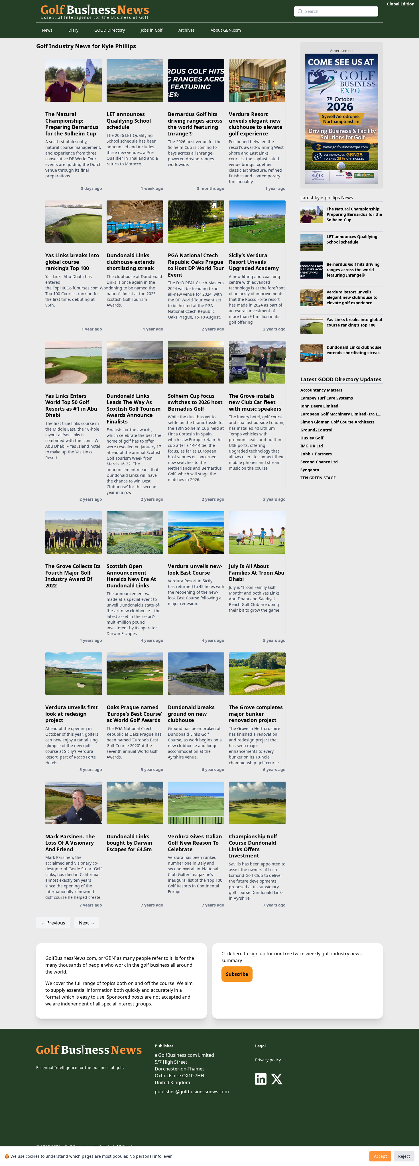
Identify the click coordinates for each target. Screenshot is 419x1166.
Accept (380, 1156)
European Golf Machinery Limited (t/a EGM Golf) (347, 414)
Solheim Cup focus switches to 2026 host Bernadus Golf (195, 402)
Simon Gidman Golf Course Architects (337, 422)
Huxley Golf (311, 438)
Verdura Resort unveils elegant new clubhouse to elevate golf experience (255, 124)
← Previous (53, 923)
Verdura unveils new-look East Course (195, 569)
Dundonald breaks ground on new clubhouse (191, 713)
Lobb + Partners (316, 454)
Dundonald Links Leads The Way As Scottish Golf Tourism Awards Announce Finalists (134, 408)
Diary (73, 30)
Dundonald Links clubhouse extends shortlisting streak (131, 261)
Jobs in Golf (151, 30)
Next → (87, 923)
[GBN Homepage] (162, 11)
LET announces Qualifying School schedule (129, 120)
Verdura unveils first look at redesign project (71, 713)
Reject (404, 1156)
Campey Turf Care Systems (326, 398)
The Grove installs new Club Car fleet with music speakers (255, 402)
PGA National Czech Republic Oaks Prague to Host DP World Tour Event (196, 265)
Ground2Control (316, 430)
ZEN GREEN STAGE (318, 477)
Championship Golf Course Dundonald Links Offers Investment (253, 846)
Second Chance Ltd (319, 462)
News (47, 30)
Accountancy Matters (321, 390)
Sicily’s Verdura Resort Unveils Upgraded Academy (254, 261)
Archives (186, 30)
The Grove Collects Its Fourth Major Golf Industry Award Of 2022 (73, 576)
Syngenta (309, 470)
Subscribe (237, 974)
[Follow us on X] (277, 1079)
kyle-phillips (327, 197)
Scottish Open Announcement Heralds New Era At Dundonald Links (131, 576)
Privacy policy (268, 1059)
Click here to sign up (243, 953)
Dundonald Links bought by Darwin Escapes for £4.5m (129, 843)
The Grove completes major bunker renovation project (256, 713)
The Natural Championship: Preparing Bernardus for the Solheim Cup (72, 124)
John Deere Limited (319, 406)
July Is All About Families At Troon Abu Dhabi (256, 572)
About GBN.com (226, 30)
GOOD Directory (109, 30)
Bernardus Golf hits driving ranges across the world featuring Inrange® (195, 124)
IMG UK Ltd (311, 446)
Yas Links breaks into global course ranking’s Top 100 (72, 261)
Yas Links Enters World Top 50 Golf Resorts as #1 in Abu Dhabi (71, 405)
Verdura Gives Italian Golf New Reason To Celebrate (195, 843)
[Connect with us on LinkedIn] (262, 1079)
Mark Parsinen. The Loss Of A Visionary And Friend (70, 843)
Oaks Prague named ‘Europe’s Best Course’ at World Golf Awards (134, 713)
